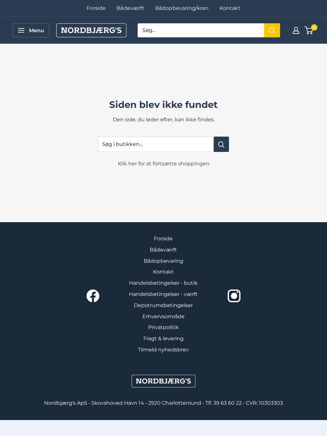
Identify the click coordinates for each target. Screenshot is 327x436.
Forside (96, 8)
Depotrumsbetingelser (163, 305)
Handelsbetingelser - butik (163, 283)
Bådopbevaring (163, 261)
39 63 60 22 (228, 403)
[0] (309, 30)
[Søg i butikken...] (221, 144)
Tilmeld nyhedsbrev (163, 350)
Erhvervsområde (163, 316)
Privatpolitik (163, 327)
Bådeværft (130, 8)
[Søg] (272, 30)
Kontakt (229, 8)
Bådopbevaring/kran (182, 8)
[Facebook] (93, 296)
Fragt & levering (163, 338)
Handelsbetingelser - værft (163, 294)
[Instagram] (234, 296)
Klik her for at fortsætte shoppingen (163, 164)
